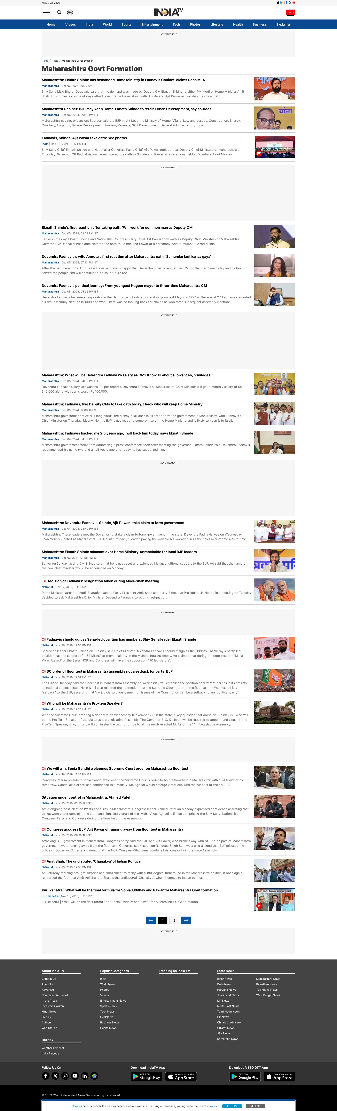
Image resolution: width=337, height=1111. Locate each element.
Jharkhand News (228, 995)
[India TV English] (168, 12)
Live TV (46, 1017)
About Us (47, 984)
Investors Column (53, 1006)
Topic (55, 60)
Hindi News (49, 1011)
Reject (255, 1106)
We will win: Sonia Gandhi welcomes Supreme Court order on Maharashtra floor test (117, 768)
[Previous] (151, 920)
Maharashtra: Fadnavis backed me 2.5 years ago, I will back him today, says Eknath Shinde (117, 433)
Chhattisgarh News (229, 1022)
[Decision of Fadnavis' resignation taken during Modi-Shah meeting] (274, 589)
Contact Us (49, 978)
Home (51, 24)
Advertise (48, 989)
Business (260, 24)
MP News (223, 1000)
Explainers (106, 1017)
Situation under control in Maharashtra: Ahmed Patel (86, 797)
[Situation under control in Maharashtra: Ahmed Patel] (274, 806)
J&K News (223, 1033)
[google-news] (94, 1076)
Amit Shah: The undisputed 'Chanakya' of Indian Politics (94, 861)
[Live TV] (290, 12)
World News (107, 984)
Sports (126, 24)
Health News (108, 1027)
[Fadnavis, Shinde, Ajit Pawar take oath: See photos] (274, 147)
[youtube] (75, 1076)
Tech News (107, 1011)
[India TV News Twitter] (290, 2)
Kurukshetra (50, 896)
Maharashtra (50, 85)
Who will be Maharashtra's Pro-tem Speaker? (85, 703)
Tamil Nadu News (228, 1011)
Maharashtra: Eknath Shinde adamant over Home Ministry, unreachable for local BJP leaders (119, 552)
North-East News (228, 1006)
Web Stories (49, 1027)
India (89, 24)
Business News (109, 1022)
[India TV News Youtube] (294, 2)
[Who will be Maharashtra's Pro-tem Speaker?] (274, 712)
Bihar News (224, 978)
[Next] (186, 920)
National (47, 587)
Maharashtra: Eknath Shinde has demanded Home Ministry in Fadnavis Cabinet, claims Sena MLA (123, 80)
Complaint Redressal (55, 995)
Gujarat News (225, 1027)
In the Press (49, 1000)
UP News (223, 1017)
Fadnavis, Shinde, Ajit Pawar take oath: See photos (84, 138)
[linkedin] (85, 1076)
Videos (70, 24)
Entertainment (152, 24)
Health (238, 24)
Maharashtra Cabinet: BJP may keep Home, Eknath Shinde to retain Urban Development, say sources (126, 109)
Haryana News (226, 989)
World (107, 24)
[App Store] (181, 1076)
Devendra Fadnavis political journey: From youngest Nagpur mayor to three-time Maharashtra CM (124, 286)
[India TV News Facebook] (286, 2)
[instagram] (65, 1076)
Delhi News (224, 984)
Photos (195, 24)
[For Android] (245, 1076)
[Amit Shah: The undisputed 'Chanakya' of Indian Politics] (274, 870)
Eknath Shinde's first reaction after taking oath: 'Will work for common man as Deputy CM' (117, 227)
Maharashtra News (268, 978)
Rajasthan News (266, 984)
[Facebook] (46, 1076)
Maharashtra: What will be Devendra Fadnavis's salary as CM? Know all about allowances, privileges (126, 375)
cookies (212, 1106)
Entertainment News (113, 1000)
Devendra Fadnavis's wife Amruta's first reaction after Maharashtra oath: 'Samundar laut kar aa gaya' (126, 256)
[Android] (281, 2)
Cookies (77, 1106)
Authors (46, 1022)
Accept (232, 1106)
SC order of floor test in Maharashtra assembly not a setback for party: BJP (110, 671)
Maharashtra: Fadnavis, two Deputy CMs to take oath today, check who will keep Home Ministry (122, 404)
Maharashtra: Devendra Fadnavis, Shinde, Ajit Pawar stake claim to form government (113, 523)
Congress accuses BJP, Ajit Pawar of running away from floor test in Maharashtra (115, 829)
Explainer (283, 24)
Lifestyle (216, 24)
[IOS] (278, 2)
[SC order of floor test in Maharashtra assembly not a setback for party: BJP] (274, 680)
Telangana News (267, 989)
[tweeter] (55, 1076)
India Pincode (50, 1053)
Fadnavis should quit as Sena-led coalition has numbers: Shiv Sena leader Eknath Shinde (121, 639)
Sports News (108, 1006)
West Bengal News (268, 995)
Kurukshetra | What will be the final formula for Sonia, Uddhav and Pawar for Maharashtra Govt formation (130, 890)
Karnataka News (227, 1038)
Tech (176, 24)
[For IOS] (279, 1076)
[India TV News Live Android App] (146, 1076)
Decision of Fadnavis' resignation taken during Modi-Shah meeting (103, 581)
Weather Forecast (53, 1048)
